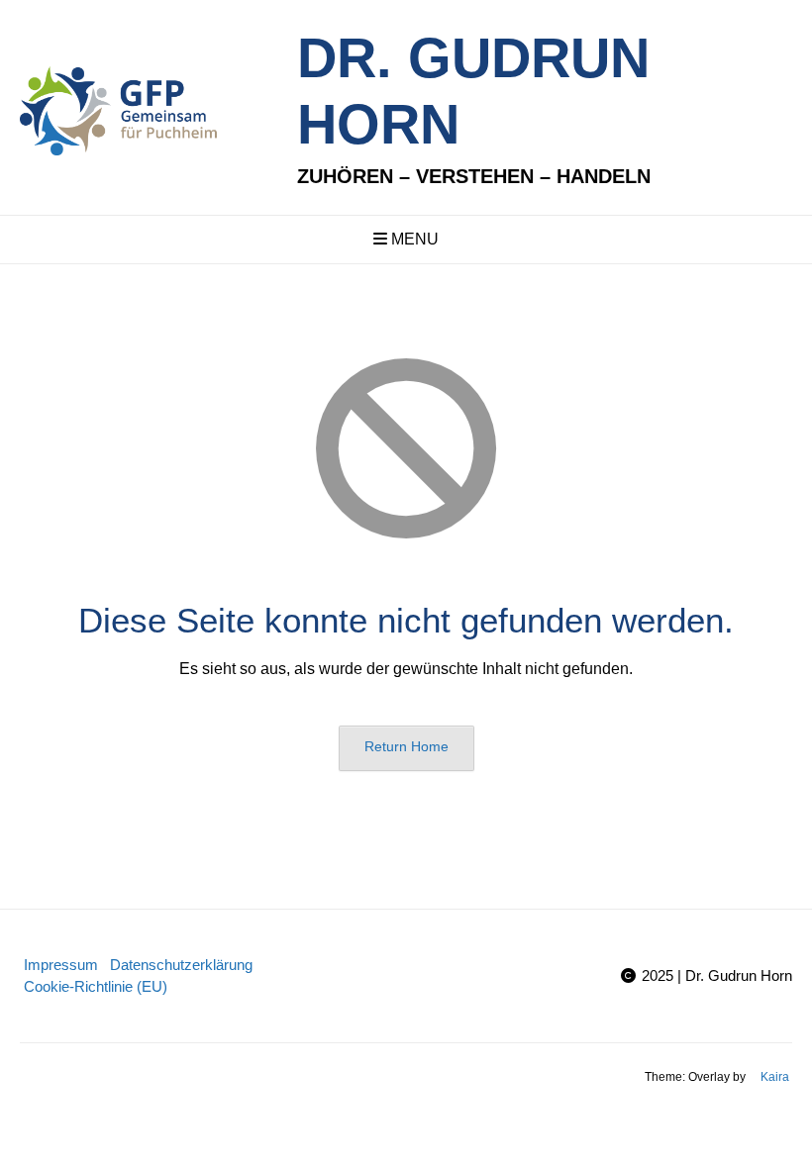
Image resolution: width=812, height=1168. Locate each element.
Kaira (775, 1077)
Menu (413, 239)
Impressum (61, 964)
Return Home (406, 746)
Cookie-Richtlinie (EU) (95, 986)
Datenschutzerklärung (181, 964)
